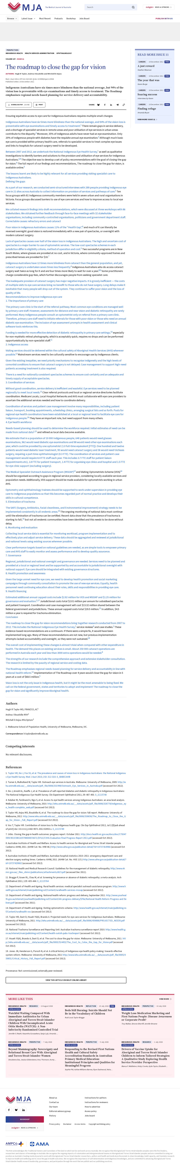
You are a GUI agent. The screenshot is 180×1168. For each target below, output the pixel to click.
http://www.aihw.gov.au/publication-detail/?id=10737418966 (81, 847)
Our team (53, 1106)
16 (59, 511)
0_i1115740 (101, 794)
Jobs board (90, 1115)
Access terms (80, 1124)
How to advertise (92, 1106)
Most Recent (45, 18)
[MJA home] (18, 1100)
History (52, 1115)
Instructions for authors (95, 1097)
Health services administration (39, 53)
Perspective (148, 1006)
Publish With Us (164, 18)
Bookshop (71, 18)
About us (53, 1097)
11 (51, 340)
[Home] (39, 7)
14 (28, 417)
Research (33, 1006)
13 (41, 391)
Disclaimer (67, 1124)
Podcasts (58, 18)
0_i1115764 (43, 881)
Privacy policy (54, 1124)
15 (36, 431)
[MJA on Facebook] (9, 1110)
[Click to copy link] (123, 104)
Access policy (90, 1111)
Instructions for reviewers (96, 1102)
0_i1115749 (58, 829)
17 (39, 600)
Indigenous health (14, 53)
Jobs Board (84, 18)
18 (89, 638)
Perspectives (12, 50)
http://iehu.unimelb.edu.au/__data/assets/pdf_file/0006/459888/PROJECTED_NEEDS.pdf (80, 920)
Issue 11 (20, 59)
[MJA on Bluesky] (16, 1110)
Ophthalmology (64, 53)
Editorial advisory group (60, 1111)
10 (111, 332)
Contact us (54, 1102)
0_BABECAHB (63, 777)
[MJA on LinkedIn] (23, 1110)
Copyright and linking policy (99, 1124)
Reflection (91, 1006)
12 (16, 353)
